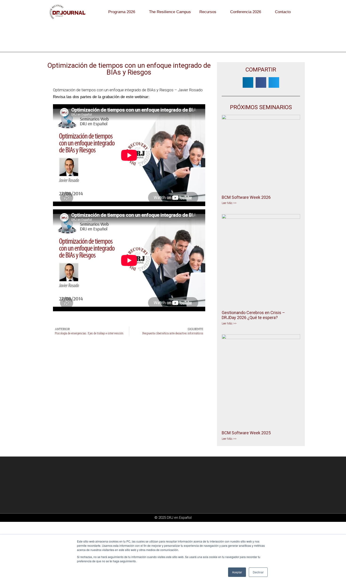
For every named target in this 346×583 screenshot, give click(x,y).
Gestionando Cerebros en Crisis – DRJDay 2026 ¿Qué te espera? (253, 315)
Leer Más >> (229, 203)
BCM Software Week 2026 (246, 197)
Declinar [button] (258, 572)
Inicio (97, 42)
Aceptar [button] (237, 572)
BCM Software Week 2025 (246, 432)
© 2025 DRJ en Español (173, 517)
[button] (248, 82)
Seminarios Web (119, 42)
